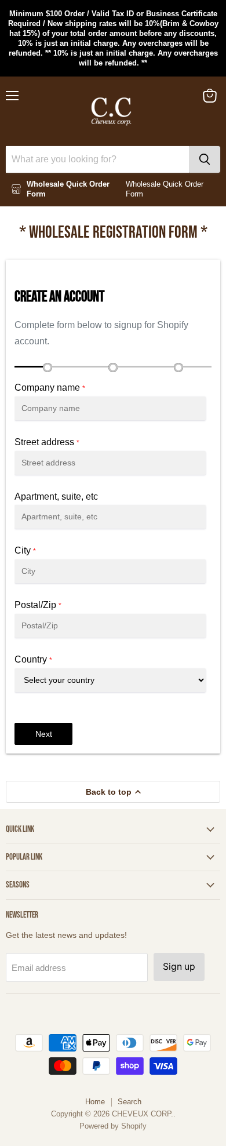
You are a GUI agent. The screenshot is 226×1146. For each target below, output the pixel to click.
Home (95, 1101)
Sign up (179, 966)
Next (43, 733)
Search (129, 1101)
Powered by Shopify (113, 1126)
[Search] (204, 159)
